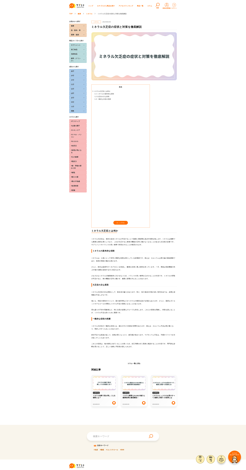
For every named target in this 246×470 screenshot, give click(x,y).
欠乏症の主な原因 (102, 96)
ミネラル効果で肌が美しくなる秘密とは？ (104, 396)
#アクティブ (75, 121)
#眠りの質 (74, 177)
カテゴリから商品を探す (106, 6)
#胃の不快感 (75, 181)
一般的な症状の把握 (103, 99)
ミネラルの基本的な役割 (104, 94)
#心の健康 (74, 157)
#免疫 (96, 450)
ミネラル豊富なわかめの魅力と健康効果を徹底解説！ (134, 396)
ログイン (174, 8)
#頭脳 (73, 190)
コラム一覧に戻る (134, 363)
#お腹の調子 (75, 126)
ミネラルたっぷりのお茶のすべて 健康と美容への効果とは (163, 396)
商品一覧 (140, 6)
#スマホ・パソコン (76, 136)
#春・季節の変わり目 (76, 167)
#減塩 (73, 172)
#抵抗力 (74, 161)
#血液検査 (74, 186)
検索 (157, 8)
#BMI (122, 450)
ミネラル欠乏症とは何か (101, 91)
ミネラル (96, 22)
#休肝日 (74, 146)
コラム (149, 6)
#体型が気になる (76, 151)
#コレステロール (112, 450)
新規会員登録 (167, 8)
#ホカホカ (74, 141)
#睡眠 (102, 450)
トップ (90, 6)
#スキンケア (75, 130)
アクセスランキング (126, 6)
